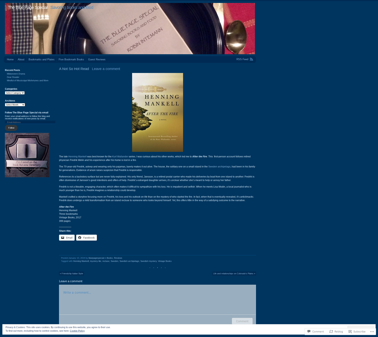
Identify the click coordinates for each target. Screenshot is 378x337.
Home (10, 59)
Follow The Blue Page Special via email (26, 112)
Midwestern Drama (16, 74)
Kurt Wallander (120, 156)
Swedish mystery (148, 261)
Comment (242, 321)
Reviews (118, 258)
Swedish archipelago (129, 261)
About (21, 59)
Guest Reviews (97, 59)
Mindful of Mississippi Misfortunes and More (27, 80)
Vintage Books (165, 261)
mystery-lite (95, 261)
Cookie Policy (77, 331)
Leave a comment (106, 69)
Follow (11, 128)
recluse (105, 261)
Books (110, 258)
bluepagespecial (96, 258)
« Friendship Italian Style (71, 273)
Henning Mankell (77, 156)
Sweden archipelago (219, 166)
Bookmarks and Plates (42, 59)
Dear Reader (13, 77)
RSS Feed (242, 59)
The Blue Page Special (27, 7)
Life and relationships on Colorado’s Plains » (234, 273)
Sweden (114, 261)
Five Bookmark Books (71, 59)
